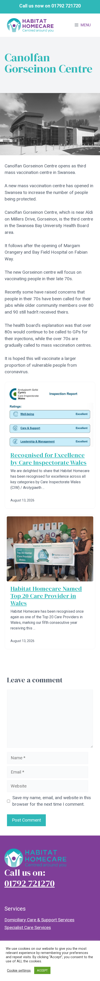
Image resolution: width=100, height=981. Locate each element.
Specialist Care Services (27, 927)
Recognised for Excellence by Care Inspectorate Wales (48, 458)
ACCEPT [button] (42, 970)
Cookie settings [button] (19, 970)
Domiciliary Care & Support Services (39, 919)
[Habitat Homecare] (30, 25)
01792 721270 (29, 883)
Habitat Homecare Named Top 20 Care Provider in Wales (46, 595)
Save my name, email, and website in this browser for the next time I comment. (51, 801)
